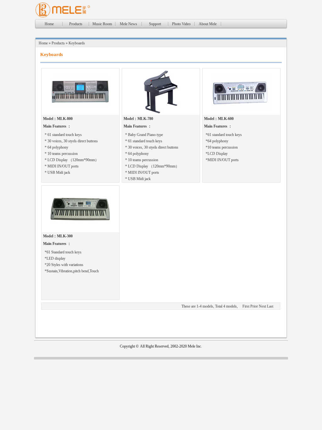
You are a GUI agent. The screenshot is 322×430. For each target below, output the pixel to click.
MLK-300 (65, 236)
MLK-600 (226, 118)
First (245, 306)
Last (270, 306)
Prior (254, 306)
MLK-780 (145, 118)
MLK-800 (65, 118)
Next (262, 306)
